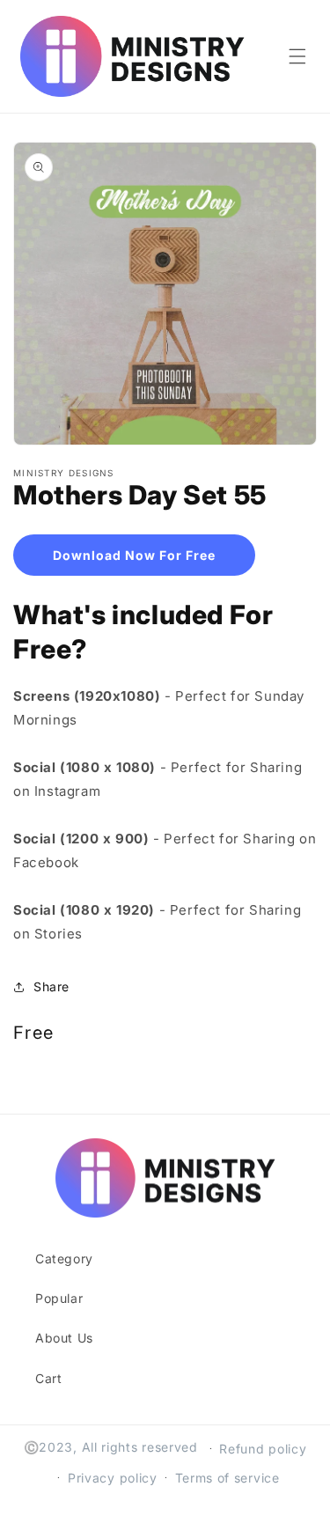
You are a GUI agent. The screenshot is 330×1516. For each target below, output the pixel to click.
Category (64, 1258)
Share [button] (51, 986)
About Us (64, 1337)
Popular (59, 1298)
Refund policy (262, 1448)
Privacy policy (113, 1477)
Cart (48, 1378)
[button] (297, 56)
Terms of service (227, 1477)
